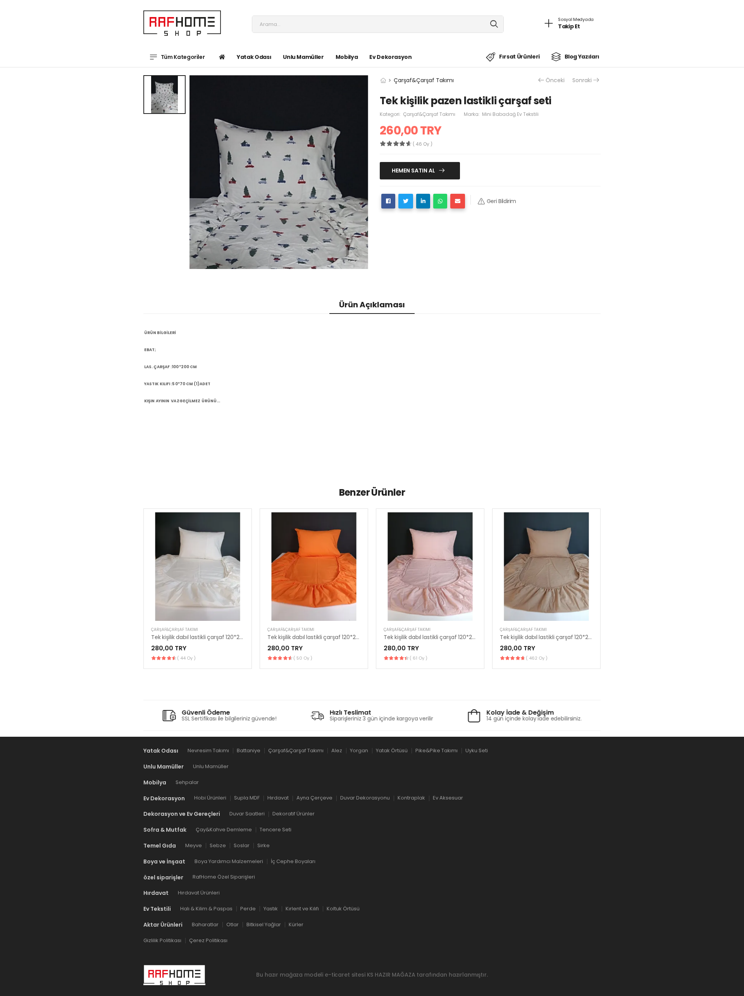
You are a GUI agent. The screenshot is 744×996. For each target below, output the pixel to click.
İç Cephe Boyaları (293, 861)
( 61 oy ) (418, 658)
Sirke (263, 845)
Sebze (218, 845)
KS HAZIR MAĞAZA (391, 975)
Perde (248, 908)
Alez (336, 750)
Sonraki (582, 80)
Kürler (296, 924)
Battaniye (248, 750)
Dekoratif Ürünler (293, 814)
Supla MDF (247, 798)
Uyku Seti (476, 750)
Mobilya (347, 57)
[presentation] (595, 588)
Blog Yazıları (582, 56)
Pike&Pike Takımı (436, 750)
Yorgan (359, 750)
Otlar (232, 924)
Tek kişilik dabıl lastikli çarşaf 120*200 (198, 637)
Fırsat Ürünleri (519, 56)
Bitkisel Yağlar (263, 924)
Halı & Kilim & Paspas (206, 908)
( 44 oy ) (186, 658)
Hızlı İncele (198, 611)
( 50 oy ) (302, 658)
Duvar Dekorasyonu (365, 798)
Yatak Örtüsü (392, 750)
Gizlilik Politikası (162, 940)
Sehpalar (187, 782)
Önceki (555, 80)
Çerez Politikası (208, 940)
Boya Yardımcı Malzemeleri (229, 861)
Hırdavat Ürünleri (199, 893)
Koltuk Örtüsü (343, 908)
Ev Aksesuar (448, 798)
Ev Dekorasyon (390, 57)
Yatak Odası (254, 57)
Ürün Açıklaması (372, 304)
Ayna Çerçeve (314, 798)
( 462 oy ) (537, 658)
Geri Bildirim (501, 201)
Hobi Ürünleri (210, 798)
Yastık (271, 908)
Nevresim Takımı (208, 750)
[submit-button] (494, 24)
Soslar (242, 845)
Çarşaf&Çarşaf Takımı (424, 80)
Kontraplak (411, 798)
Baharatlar (205, 924)
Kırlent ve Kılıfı (302, 908)
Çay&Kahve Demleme (224, 829)
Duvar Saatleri (247, 814)
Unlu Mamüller (303, 57)
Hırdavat (278, 798)
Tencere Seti (275, 829)
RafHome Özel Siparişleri (224, 877)
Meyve (193, 845)
